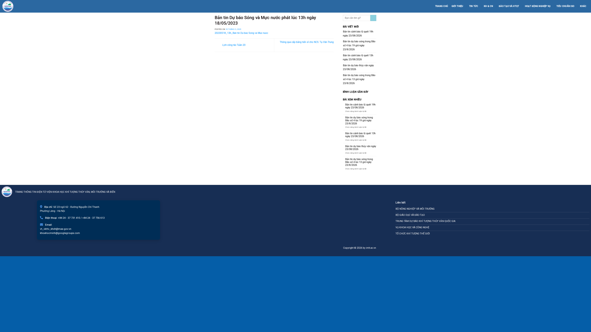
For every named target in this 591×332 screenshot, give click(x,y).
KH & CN (488, 6)
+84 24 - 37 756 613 (93, 217)
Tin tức (473, 6)
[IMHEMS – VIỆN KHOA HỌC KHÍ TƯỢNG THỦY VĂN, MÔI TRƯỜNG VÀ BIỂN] (10, 6)
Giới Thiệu (457, 6)
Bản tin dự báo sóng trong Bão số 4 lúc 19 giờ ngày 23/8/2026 (359, 45)
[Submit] (373, 18)
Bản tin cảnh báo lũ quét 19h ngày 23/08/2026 (358, 33)
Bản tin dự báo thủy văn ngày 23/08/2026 (358, 67)
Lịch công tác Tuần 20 (233, 44)
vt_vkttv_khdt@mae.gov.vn (55, 228)
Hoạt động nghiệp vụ (538, 6)
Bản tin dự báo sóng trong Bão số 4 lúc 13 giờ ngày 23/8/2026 (359, 79)
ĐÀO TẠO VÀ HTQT (509, 6)
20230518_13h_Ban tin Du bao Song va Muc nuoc (241, 33)
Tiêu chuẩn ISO (565, 6)
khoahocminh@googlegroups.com (60, 233)
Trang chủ (441, 6)
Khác (583, 6)
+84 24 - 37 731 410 (69, 217)
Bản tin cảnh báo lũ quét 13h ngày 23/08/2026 (358, 57)
